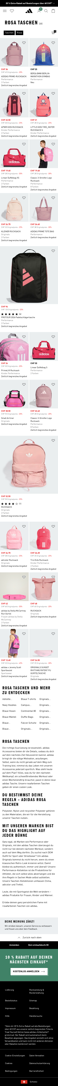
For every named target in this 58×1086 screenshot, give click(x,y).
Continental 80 (28, 711)
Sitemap (33, 1001)
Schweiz (33, 1082)
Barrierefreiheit (36, 1071)
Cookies (8, 1063)
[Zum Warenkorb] (53, 10)
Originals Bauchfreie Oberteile (45, 705)
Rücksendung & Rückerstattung (36, 991)
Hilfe (7, 1016)
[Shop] (29, 12)
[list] (24, 32)
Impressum (10, 1008)
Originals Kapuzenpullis (46, 717)
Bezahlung (34, 1008)
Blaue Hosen (9, 711)
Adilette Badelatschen (9, 699)
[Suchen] (46, 10)
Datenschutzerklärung (39, 1063)
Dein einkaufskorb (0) (38, 945)
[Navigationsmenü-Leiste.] (4, 10)
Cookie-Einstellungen (15, 1056)
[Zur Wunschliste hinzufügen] (24, 43)
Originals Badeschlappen (47, 699)
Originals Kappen (44, 711)
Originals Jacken (44, 723)
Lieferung (9, 990)
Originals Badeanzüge (27, 729)
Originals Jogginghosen (46, 729)
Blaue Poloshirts (7, 723)
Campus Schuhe (25, 705)
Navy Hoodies (9, 705)
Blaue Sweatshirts (8, 729)
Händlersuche (35, 1016)
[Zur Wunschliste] (11, 10)
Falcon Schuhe (28, 723)
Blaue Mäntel (9, 717)
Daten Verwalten (36, 1056)
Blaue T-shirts (28, 699)
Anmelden (14, 945)
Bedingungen (11, 1071)
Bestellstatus (11, 1001)
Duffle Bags (27, 717)
